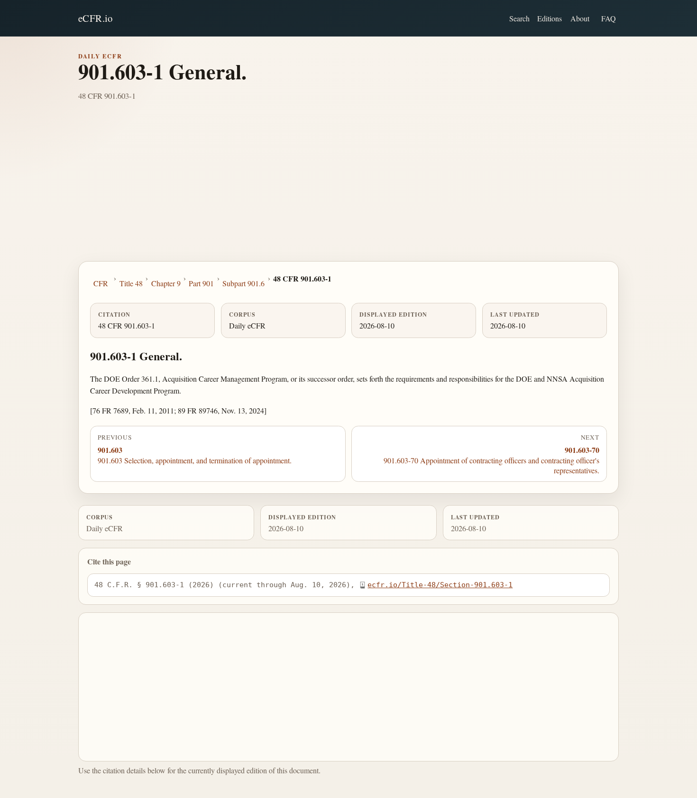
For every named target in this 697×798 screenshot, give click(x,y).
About (579, 18)
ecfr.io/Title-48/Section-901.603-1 (440, 585)
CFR (100, 283)
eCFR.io (95, 18)
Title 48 (131, 283)
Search (519, 18)
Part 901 (201, 283)
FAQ (608, 18)
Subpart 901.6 (243, 283)
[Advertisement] (348, 189)
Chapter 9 (166, 283)
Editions (549, 18)
